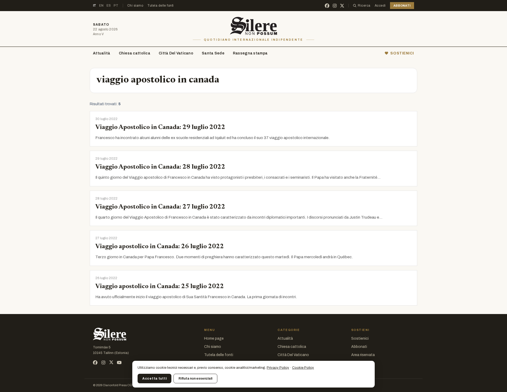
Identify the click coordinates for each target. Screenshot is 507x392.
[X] (342, 6)
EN (101, 5)
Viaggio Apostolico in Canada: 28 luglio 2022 (160, 167)
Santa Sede (213, 53)
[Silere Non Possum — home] (253, 26)
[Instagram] (334, 5)
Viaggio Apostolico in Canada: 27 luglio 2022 (160, 207)
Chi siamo (135, 5)
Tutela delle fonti (160, 5)
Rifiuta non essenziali (195, 378)
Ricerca (364, 5)
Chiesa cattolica (134, 53)
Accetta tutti (154, 378)
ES (108, 5)
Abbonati (359, 347)
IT (94, 5)
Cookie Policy (303, 368)
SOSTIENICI (402, 53)
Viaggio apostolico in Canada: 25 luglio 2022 (159, 286)
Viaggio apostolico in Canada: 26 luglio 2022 (159, 246)
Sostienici (360, 338)
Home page (214, 338)
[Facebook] (327, 5)
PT (116, 5)
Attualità (101, 53)
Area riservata (363, 355)
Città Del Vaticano (176, 53)
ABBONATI (402, 5)
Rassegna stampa (250, 53)
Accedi (380, 5)
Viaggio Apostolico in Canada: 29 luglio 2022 (160, 127)
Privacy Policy (278, 368)
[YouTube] (119, 362)
